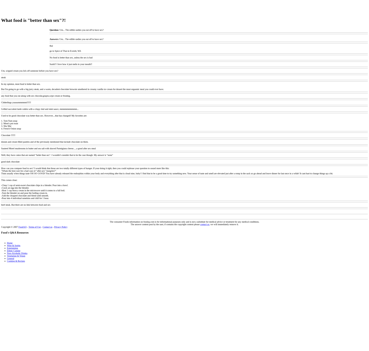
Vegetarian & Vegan (16, 256)
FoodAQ (22, 227)
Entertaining (12, 248)
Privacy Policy (60, 227)
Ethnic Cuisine (13, 250)
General (10, 258)
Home (10, 243)
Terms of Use (35, 227)
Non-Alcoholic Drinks (17, 253)
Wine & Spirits (13, 245)
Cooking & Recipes (16, 261)
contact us (204, 224)
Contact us (47, 227)
